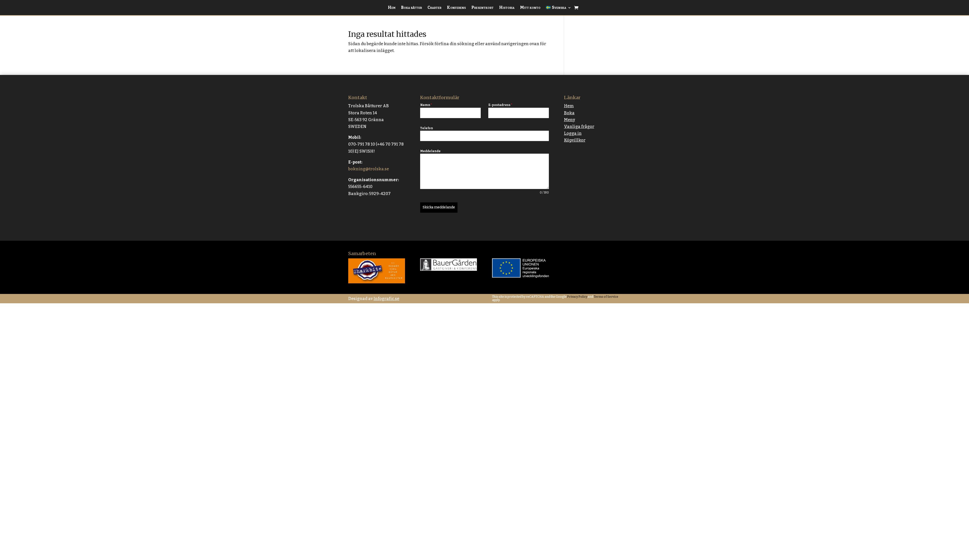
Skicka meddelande (439, 207)
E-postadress (500, 105)
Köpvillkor (574, 140)
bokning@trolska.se (368, 169)
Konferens (456, 8)
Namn (426, 105)
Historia (507, 8)
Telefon (426, 128)
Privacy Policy (577, 296)
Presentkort (482, 8)
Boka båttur (411, 8)
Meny (569, 119)
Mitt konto (530, 8)
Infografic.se (386, 298)
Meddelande (430, 151)
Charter (434, 8)
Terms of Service (605, 296)
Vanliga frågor (579, 126)
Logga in (573, 133)
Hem (391, 8)
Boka (569, 113)
